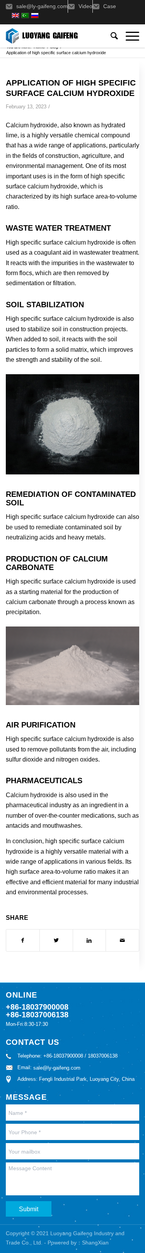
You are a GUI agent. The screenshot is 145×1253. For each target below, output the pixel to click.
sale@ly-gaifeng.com (42, 6)
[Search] (110, 36)
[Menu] (128, 36)
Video (85, 6)
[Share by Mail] (122, 940)
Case (109, 6)
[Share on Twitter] (56, 940)
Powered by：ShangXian (78, 1242)
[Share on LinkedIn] (89, 940)
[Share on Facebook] (22, 940)
